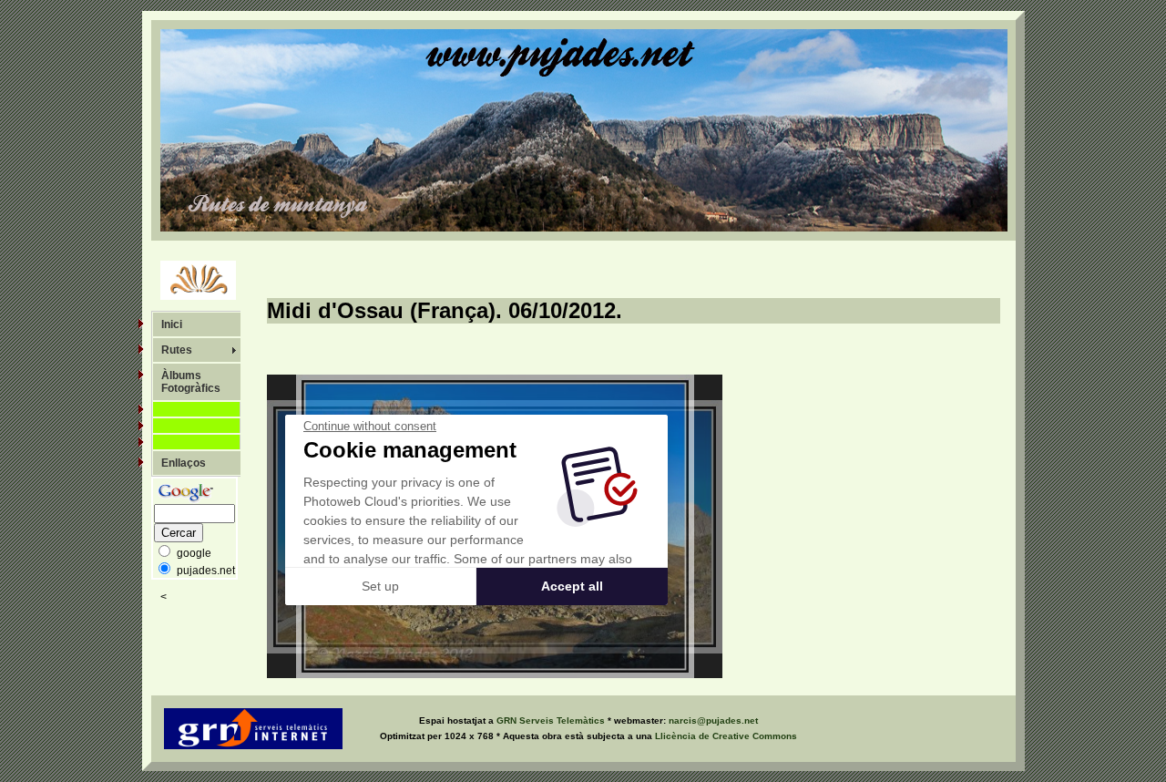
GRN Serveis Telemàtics (552, 720)
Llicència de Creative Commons (726, 736)
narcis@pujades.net (713, 720)
